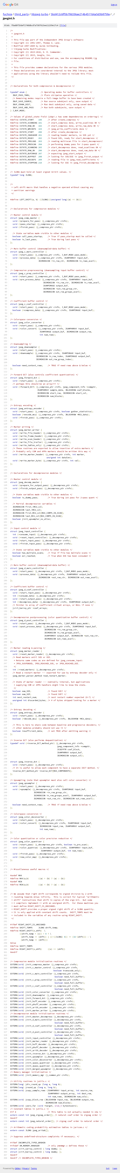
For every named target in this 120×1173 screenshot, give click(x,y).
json (114, 1168)
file (63, 25)
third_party (21, 14)
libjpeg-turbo (39, 14)
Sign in (114, 4)
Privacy (25, 1168)
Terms (34, 1168)
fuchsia (7, 14)
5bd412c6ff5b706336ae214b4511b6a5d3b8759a (80, 14)
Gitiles (17, 1168)
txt (107, 1168)
